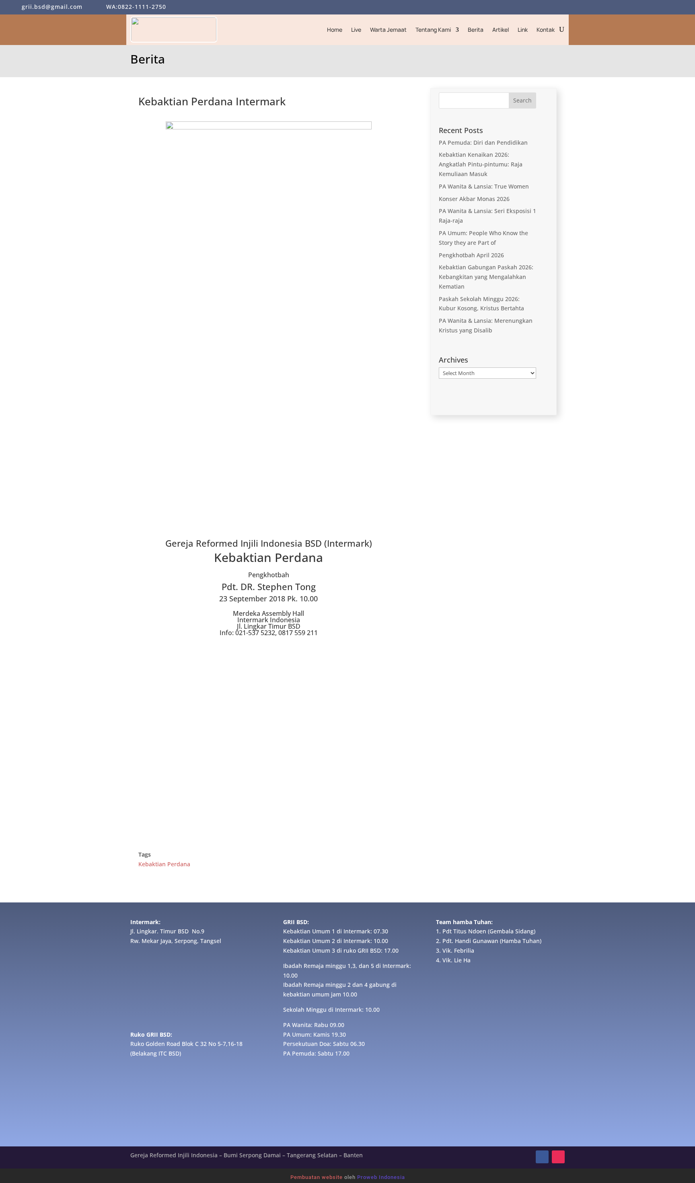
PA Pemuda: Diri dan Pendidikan (483, 142)
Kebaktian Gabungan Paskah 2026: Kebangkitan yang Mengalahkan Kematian (486, 276)
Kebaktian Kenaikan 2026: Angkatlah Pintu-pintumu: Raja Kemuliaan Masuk (480, 164)
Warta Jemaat (388, 29)
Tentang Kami (433, 29)
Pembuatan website (316, 1177)
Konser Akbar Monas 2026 (474, 199)
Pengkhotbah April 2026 (471, 255)
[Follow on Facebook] (542, 1156)
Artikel (500, 29)
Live (356, 29)
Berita (475, 29)
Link (523, 29)
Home (334, 29)
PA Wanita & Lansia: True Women (484, 186)
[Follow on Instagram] (558, 1156)
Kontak (546, 29)
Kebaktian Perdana (164, 864)
